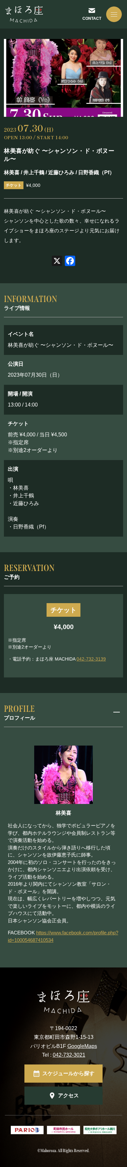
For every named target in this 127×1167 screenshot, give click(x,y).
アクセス (68, 1095)
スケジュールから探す (68, 1073)
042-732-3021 (69, 1055)
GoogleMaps (82, 1046)
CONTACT (91, 18)
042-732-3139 (91, 659)
